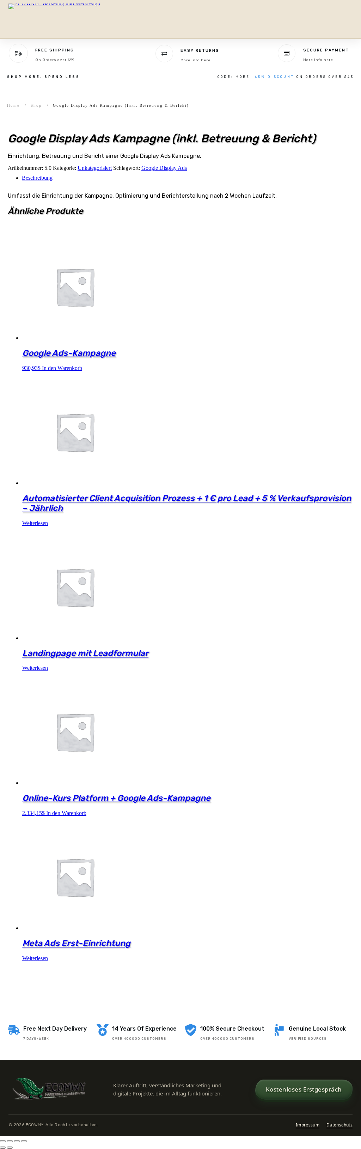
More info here (195, 60)
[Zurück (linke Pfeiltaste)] (3, 1148)
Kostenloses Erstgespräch (304, 1089)
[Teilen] (17, 1141)
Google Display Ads (164, 168)
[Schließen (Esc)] (24, 1141)
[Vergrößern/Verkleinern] (3, 1141)
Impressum (307, 1125)
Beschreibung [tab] (37, 178)
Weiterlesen (35, 523)
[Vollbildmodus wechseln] (10, 1141)
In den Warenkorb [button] (62, 368)
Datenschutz (339, 1125)
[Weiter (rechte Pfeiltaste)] (10, 1148)
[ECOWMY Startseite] (56, 19)
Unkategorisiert (95, 168)
